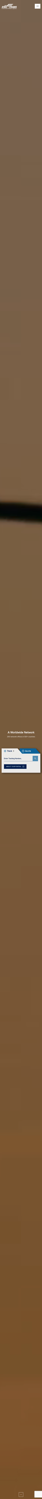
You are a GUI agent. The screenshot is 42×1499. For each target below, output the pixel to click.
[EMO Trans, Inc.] (9, 6)
